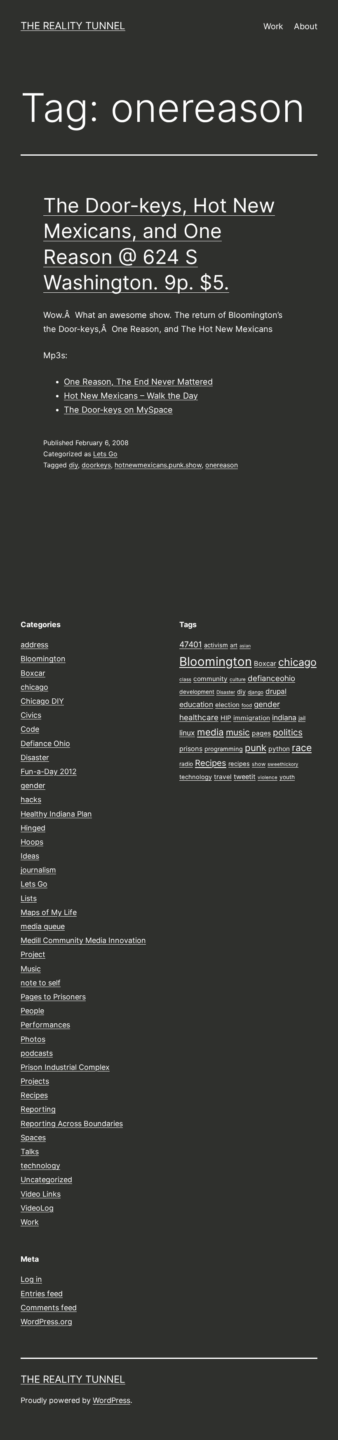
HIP (226, 718)
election (227, 705)
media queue (43, 926)
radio (186, 764)
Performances (45, 1024)
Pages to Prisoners (53, 996)
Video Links (41, 1194)
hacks (31, 799)
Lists (29, 898)
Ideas (30, 856)
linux (187, 732)
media (210, 732)
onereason (221, 465)
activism (216, 645)
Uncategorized (46, 1179)
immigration (251, 718)
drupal (275, 691)
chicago (34, 687)
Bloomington (43, 658)
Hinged (33, 828)
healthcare (198, 717)
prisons (190, 749)
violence (267, 777)
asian (245, 646)
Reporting (38, 1109)
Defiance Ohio (45, 743)
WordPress (111, 1400)
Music (31, 968)
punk (255, 747)
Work (273, 26)
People (32, 1010)
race (302, 748)
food (247, 705)
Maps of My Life (49, 912)
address (34, 644)
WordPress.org (46, 1321)
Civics (31, 715)
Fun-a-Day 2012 (49, 771)
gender (33, 785)
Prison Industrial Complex (65, 1067)
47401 (190, 644)
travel (223, 777)
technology (40, 1165)
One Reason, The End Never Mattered (138, 382)
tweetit (245, 777)
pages (261, 733)
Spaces (33, 1137)
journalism (38, 870)
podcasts (37, 1053)
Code (30, 729)
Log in (31, 1279)
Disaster (35, 757)
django (255, 692)
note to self (41, 982)
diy (73, 465)
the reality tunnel (73, 26)
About (305, 26)
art (233, 645)
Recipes (34, 1095)
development (196, 691)
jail (301, 718)
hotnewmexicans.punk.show (158, 465)
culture (238, 679)
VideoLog (37, 1208)
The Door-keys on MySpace (118, 410)
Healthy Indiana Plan (56, 814)
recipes (239, 764)
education (196, 704)
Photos (33, 1039)
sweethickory (283, 764)
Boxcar (33, 673)
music (238, 732)
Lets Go (105, 454)
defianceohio (271, 678)
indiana (284, 717)
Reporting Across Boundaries (72, 1123)
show (258, 764)
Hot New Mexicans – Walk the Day (131, 396)
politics (288, 732)
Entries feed (42, 1293)
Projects (35, 1081)
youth (287, 777)
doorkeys (96, 465)
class (185, 679)
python (279, 749)
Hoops (32, 842)
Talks (30, 1151)
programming (223, 749)
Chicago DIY (42, 701)
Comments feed (49, 1307)
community (210, 679)
